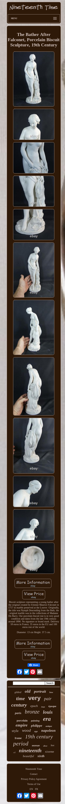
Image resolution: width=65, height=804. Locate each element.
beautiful (28, 756)
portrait (40, 691)
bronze (32, 711)
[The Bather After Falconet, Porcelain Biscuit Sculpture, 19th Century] (34, 79)
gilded (18, 692)
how (51, 692)
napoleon (48, 730)
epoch (34, 706)
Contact (33, 774)
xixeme (49, 751)
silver (45, 746)
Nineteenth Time (33, 769)
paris (18, 713)
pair (47, 698)
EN (31, 789)
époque (52, 706)
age (36, 731)
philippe (36, 725)
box (52, 745)
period (20, 743)
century (19, 705)
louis (48, 712)
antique (49, 726)
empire (22, 725)
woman (36, 745)
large (43, 707)
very (34, 697)
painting (35, 720)
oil (14, 752)
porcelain (22, 720)
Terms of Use (33, 784)
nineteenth (30, 750)
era (47, 719)
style (15, 731)
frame (18, 738)
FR (36, 789)
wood (26, 730)
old (28, 691)
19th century (39, 736)
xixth (41, 756)
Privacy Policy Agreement (34, 779)
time (20, 698)
